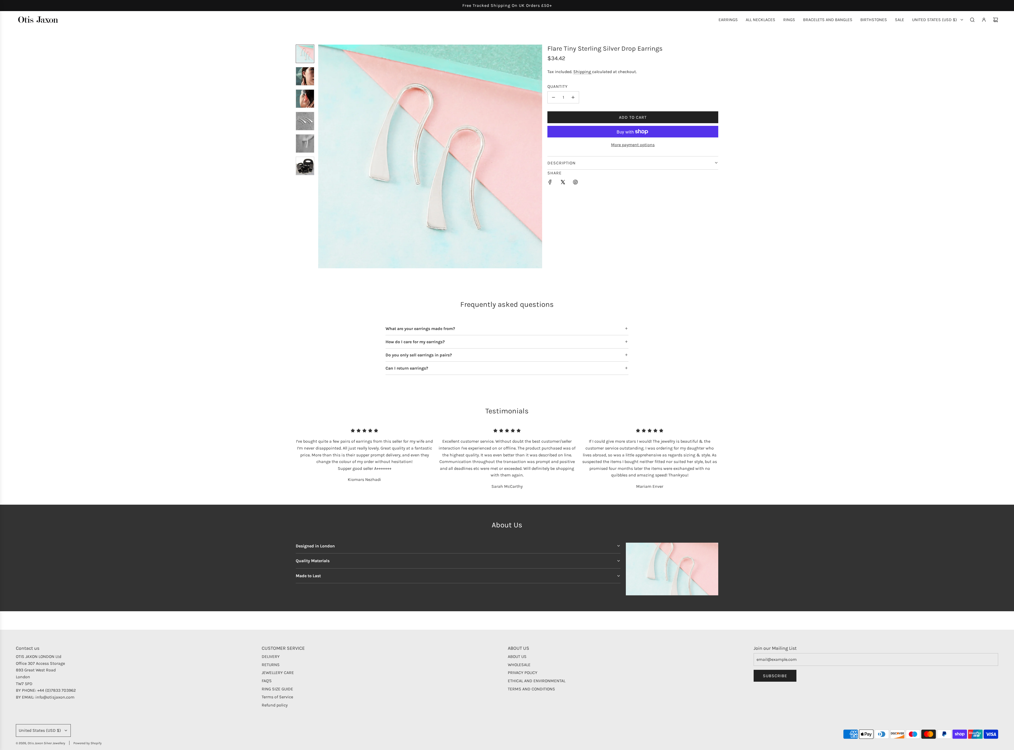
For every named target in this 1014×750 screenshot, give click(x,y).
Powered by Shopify (87, 743)
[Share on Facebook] (550, 183)
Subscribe (775, 675)
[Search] (972, 20)
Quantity (557, 86)
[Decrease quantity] (553, 97)
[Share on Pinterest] (575, 183)
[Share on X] (563, 183)
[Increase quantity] (573, 97)
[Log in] (984, 20)
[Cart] (995, 20)
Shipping (582, 71)
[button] (322, 156)
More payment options (633, 144)
